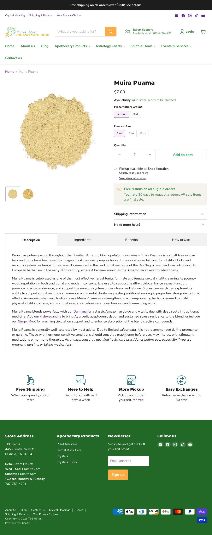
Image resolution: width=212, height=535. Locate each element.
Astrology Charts (109, 46)
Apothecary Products (71, 46)
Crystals (62, 456)
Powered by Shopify (17, 523)
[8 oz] (143, 138)
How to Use (181, 240)
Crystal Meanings (59, 510)
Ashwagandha (50, 316)
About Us (27, 46)
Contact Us (13, 58)
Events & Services (175, 46)
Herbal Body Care (69, 450)
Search (79, 510)
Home (9, 46)
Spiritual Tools (141, 46)
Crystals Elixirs (67, 462)
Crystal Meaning (15, 15)
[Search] (110, 31)
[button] (187, 31)
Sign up (118, 474)
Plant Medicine (67, 444)
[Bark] (136, 119)
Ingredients (82, 240)
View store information (132, 178)
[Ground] (122, 119)
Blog (44, 46)
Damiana (80, 311)
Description (31, 240)
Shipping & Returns (41, 15)
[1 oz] (120, 138)
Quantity (120, 145)
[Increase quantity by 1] (150, 154)
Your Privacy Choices (69, 15)
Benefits (131, 240)
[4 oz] (132, 138)
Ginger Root (27, 321)
